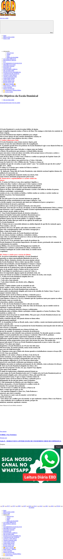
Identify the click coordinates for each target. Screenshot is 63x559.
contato (8, 54)
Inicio (4, 35)
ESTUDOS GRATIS (8, 66)
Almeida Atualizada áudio (10, 76)
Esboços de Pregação (8, 88)
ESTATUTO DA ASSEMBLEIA (12, 72)
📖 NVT (7, 506)
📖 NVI (13, 506)
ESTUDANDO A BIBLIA (10, 69)
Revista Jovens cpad (8, 82)
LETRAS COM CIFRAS (10, 75)
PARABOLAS (7, 67)
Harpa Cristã (6, 38)
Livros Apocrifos (7, 87)
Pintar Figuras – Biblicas (9, 85)
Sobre (8, 55)
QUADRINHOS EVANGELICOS (12, 63)
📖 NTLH (57, 506)
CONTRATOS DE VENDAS (11, 73)
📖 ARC (45, 506)
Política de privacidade (12, 57)
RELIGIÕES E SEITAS (9, 60)
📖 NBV (18, 506)
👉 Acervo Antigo (8, 92)
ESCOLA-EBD (4, 18)
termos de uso (10, 53)
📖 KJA (29, 506)
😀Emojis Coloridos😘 (9, 84)
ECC (4, 61)
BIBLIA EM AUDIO (9, 37)
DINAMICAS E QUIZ (9, 64)
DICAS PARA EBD (8, 70)
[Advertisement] (31, 115)
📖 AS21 (39, 506)
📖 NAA (34, 506)
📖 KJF (24, 506)
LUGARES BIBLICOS (9, 58)
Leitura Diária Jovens (8, 79)
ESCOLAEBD (16, 102)
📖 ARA (51, 506)
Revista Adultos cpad (8, 81)
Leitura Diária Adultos (9, 78)
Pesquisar (2, 444)
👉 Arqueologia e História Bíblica (12, 90)
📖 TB (2, 506)
